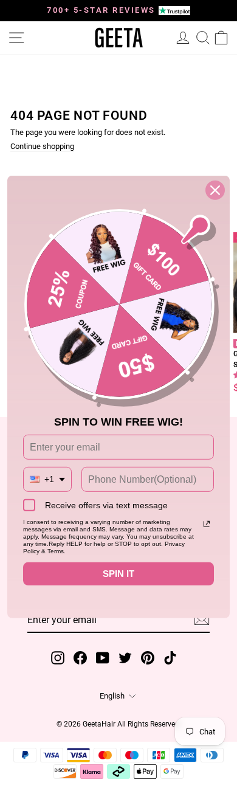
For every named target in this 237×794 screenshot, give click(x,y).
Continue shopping (42, 147)
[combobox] (47, 479)
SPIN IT (118, 573)
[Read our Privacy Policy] (206, 524)
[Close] (215, 190)
